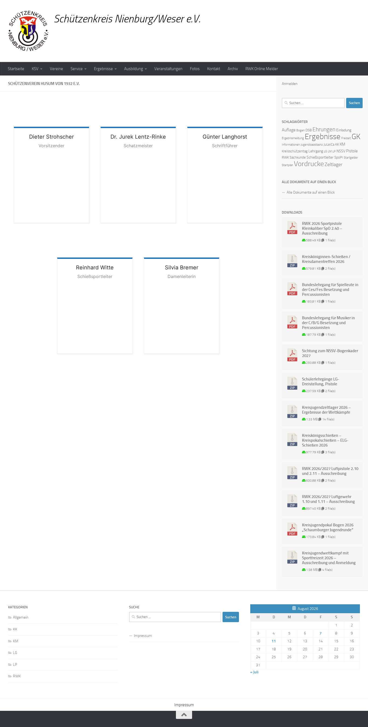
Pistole (352, 151)
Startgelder (351, 157)
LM (330, 151)
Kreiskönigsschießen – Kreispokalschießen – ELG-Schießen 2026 (325, 440)
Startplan (287, 165)
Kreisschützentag (295, 151)
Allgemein (20, 617)
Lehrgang (315, 151)
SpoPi (338, 157)
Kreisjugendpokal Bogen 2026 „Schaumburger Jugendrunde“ (327, 527)
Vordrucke (309, 164)
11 (274, 641)
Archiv (233, 68)
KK (337, 144)
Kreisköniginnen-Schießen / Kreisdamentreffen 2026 (326, 259)
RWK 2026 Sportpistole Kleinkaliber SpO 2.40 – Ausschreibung (322, 228)
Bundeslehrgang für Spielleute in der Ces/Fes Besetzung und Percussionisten (330, 289)
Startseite (16, 68)
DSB (308, 130)
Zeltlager (333, 164)
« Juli (254, 672)
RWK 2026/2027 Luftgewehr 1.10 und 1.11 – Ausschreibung (328, 499)
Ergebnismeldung (293, 138)
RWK (285, 157)
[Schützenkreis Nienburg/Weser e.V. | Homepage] (28, 31)
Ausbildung (133, 68)
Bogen (300, 130)
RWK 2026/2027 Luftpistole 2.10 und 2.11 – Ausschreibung (330, 471)
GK (356, 136)
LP (334, 151)
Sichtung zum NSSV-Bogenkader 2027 (330, 353)
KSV (35, 68)
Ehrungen (324, 129)
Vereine (56, 68)
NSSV (340, 151)
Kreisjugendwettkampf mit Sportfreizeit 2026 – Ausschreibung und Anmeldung (329, 558)
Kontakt (213, 68)
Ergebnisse (103, 68)
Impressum (143, 635)
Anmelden (289, 83)
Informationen (291, 144)
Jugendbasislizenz (312, 144)
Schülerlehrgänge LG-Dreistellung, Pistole (320, 381)
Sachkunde (298, 157)
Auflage (289, 129)
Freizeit (346, 138)
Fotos (195, 68)
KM (342, 144)
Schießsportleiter (320, 157)
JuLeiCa (329, 144)
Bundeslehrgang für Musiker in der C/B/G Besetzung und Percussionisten (328, 323)
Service (77, 68)
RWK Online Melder (261, 68)
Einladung (343, 130)
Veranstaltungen (168, 68)
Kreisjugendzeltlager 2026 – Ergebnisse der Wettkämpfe (326, 410)
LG (325, 151)
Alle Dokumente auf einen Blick (311, 192)
